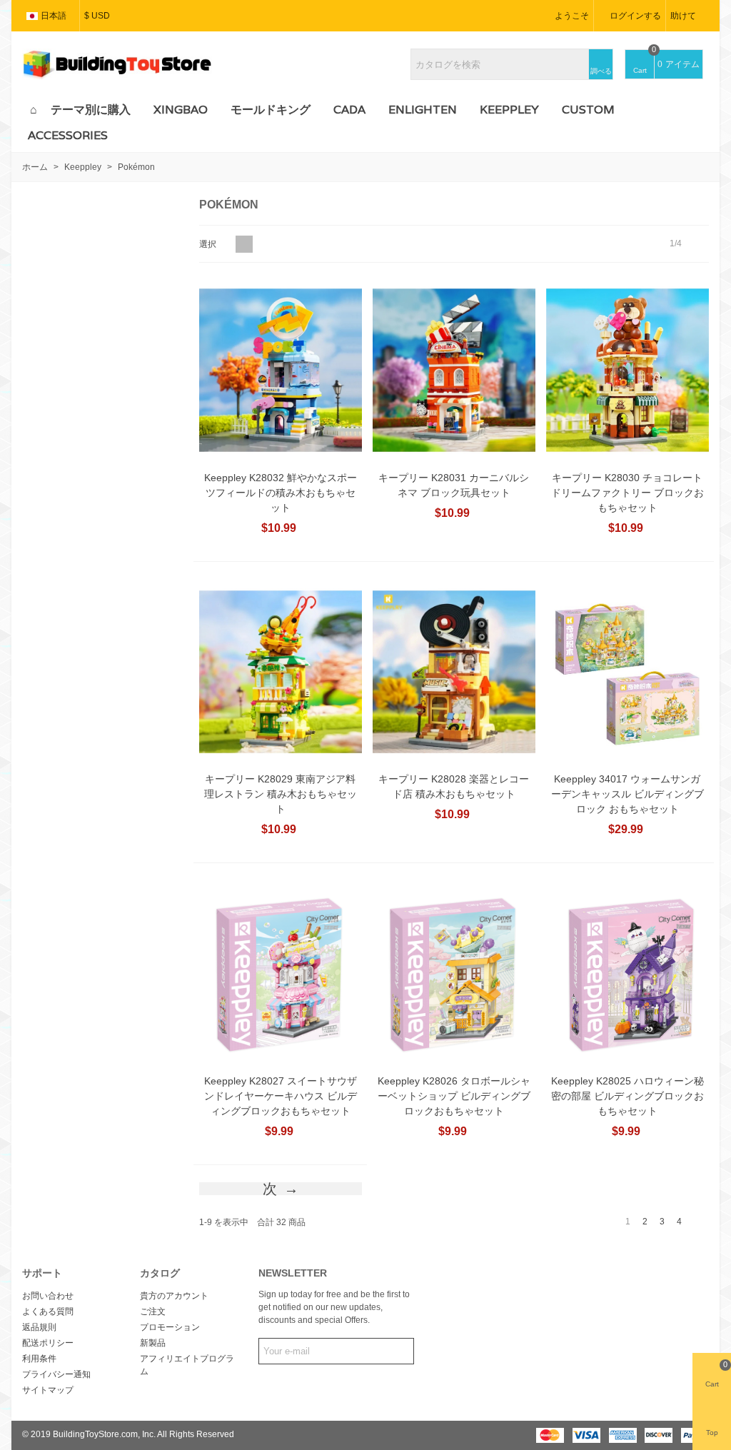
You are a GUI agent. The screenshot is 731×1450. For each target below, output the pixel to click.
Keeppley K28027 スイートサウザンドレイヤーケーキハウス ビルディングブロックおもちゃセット (280, 1096)
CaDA (349, 109)
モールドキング (271, 109)
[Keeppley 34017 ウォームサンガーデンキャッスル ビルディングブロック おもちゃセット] (627, 672)
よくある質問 (48, 1311)
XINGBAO (180, 109)
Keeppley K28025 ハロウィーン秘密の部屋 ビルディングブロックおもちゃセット (627, 1096)
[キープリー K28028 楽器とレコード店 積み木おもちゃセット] (454, 672)
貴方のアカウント (174, 1296)
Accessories (68, 135)
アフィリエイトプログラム (187, 1365)
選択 (208, 244)
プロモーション (170, 1327)
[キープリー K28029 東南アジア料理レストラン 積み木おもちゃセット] (280, 672)
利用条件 (39, 1359)
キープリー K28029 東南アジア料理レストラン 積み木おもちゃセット (280, 794)
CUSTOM (588, 109)
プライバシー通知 (56, 1374)
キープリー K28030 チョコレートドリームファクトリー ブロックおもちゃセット (627, 492)
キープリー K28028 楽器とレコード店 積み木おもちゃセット (453, 786)
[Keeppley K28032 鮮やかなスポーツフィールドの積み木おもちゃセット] (280, 370)
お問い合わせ (48, 1296)
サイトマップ (48, 1390)
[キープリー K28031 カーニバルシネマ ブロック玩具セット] (454, 370)
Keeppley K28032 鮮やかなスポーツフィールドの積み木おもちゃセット (280, 492)
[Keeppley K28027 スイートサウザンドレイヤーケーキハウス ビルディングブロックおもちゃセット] (280, 973)
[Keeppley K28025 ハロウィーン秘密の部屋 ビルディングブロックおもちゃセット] (627, 973)
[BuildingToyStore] (117, 64)
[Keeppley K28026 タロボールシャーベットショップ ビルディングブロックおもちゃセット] (454, 973)
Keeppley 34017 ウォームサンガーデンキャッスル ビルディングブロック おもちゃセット (627, 794)
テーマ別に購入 (91, 109)
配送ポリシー (48, 1343)
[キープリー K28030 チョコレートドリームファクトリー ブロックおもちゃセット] (627, 370)
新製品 (153, 1343)
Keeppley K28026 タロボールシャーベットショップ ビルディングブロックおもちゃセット (454, 1096)
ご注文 (153, 1311)
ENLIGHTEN (422, 109)
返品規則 (39, 1327)
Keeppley (509, 109)
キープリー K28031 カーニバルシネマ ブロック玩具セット (453, 485)
